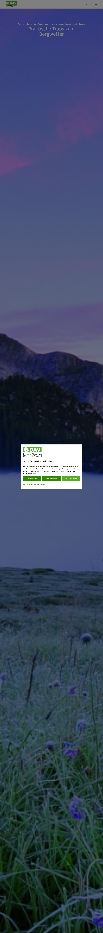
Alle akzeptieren (70, 478)
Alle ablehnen (51, 478)
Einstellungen (32, 478)
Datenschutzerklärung (30, 484)
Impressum (42, 484)
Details (34, 473)
